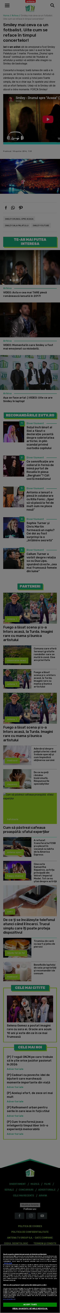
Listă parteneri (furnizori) (9, 1299)
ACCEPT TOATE (30, 1305)
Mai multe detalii (8, 1263)
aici (29, 1273)
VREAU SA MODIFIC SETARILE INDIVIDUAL (30, 1309)
